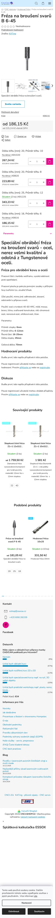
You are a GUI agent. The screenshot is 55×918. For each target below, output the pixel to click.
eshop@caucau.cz (17, 611)
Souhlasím (39, 911)
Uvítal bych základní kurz (14, 663)
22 (12, 485)
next (52, 534)
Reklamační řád (10, 728)
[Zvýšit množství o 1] (44, 161)
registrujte (45, 367)
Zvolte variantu (13, 104)
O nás (5, 720)
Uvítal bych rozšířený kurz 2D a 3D (19, 670)
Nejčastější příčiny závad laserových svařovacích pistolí (25, 770)
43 (17, 485)
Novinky (6, 708)
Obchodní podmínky (12, 724)
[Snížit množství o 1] (30, 161)
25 (14, 571)
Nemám (6, 657)
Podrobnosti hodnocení (12, 29)
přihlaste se (25, 367)
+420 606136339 (18, 617)
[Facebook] (6, 625)
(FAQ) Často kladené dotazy (16, 744)
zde (35, 896)
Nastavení (27, 902)
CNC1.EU (9, 795)
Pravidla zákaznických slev (15, 732)
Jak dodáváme (9, 712)
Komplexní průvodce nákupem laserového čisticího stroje (27, 778)
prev (3, 534)
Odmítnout (13, 911)
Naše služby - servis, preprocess (18, 740)
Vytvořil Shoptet (29, 811)
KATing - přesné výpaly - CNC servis (32, 795)
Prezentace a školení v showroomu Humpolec (24, 716)
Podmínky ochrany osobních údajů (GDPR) (23, 736)
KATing (12, 33)
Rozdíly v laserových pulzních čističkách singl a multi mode (25, 762)
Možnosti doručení (10, 112)
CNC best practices (12, 748)
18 (19, 571)
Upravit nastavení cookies (33, 816)
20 (9, 571)
